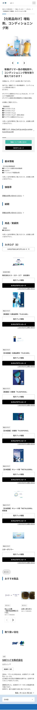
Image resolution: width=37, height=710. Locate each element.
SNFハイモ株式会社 (12, 660)
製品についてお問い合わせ (18, 142)
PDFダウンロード (18, 148)
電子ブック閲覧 (18, 280)
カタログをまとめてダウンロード (17, 249)
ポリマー (6, 572)
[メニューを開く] (34, 3)
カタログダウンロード (18, 285)
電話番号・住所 (8, 669)
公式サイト (5, 664)
